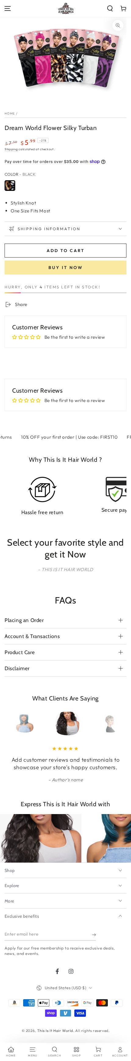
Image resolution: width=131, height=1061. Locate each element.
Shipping (11, 149)
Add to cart (66, 250)
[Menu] (7, 8)
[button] (110, 8)
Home (10, 113)
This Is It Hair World (55, 1030)
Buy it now (65, 267)
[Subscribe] (94, 934)
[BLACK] (10, 185)
